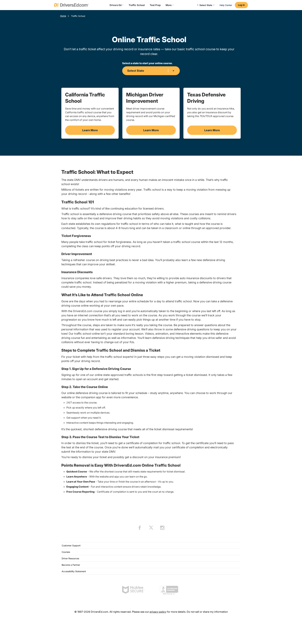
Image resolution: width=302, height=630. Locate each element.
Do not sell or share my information (207, 611)
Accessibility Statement (74, 571)
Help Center (226, 5)
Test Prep (155, 5)
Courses (66, 552)
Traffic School (137, 5)
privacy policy (158, 611)
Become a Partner (71, 565)
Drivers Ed (115, 5)
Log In (241, 4)
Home (63, 15)
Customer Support (71, 545)
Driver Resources (70, 558)
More (169, 5)
